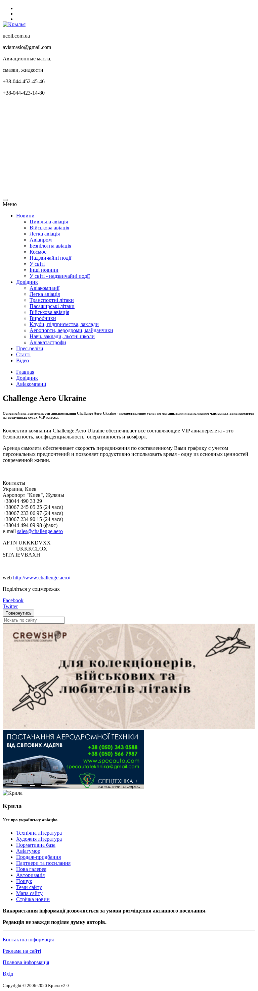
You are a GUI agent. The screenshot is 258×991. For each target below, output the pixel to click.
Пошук (24, 881)
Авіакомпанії (44, 288)
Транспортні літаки (52, 300)
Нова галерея (31, 869)
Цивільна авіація (49, 221)
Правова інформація (26, 962)
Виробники (43, 318)
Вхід (8, 974)
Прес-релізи (29, 348)
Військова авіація (49, 227)
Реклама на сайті (22, 951)
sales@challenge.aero (40, 531)
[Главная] (14, 24)
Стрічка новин (33, 899)
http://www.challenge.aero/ (41, 577)
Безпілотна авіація (50, 246)
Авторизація (30, 875)
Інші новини (44, 270)
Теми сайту (29, 887)
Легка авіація (45, 234)
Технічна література (39, 833)
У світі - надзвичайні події (60, 276)
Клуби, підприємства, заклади (64, 324)
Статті (23, 354)
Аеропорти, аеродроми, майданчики (71, 330)
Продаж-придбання (38, 857)
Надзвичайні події (50, 258)
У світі (37, 264)
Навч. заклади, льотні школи (62, 336)
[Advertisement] (129, 148)
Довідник (27, 282)
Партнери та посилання (43, 863)
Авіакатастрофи (48, 342)
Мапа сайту (29, 893)
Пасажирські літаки (52, 306)
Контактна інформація (28, 939)
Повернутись (18, 613)
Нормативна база (35, 845)
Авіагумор (28, 851)
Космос (38, 252)
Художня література (39, 839)
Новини (25, 215)
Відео (22, 360)
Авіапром (41, 240)
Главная (25, 372)
